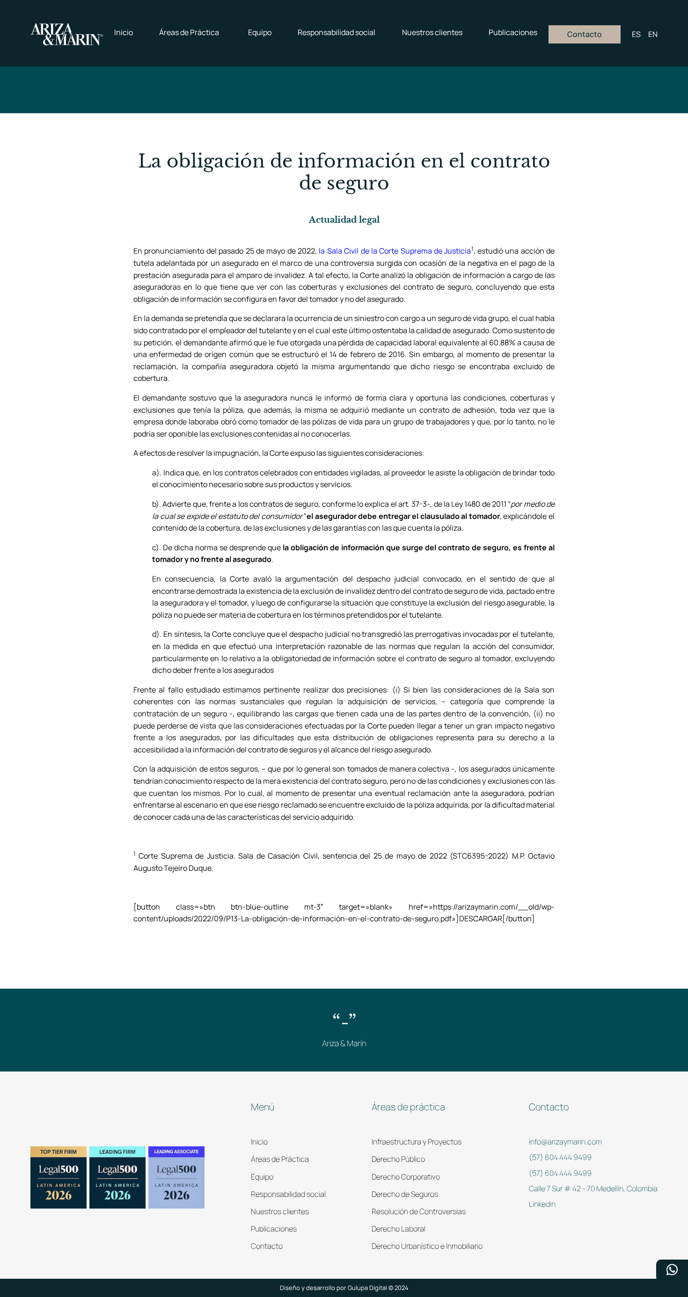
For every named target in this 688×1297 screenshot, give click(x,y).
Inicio (259, 1142)
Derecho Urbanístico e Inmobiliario (427, 1246)
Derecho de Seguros (405, 1194)
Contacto (267, 1246)
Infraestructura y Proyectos (416, 1142)
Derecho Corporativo (406, 1177)
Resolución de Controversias (419, 1211)
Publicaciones (274, 1229)
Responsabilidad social (288, 1194)
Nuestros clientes (280, 1211)
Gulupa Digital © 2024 (378, 1287)
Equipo (262, 1177)
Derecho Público (398, 1159)
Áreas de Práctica (280, 1159)
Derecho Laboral (398, 1229)
